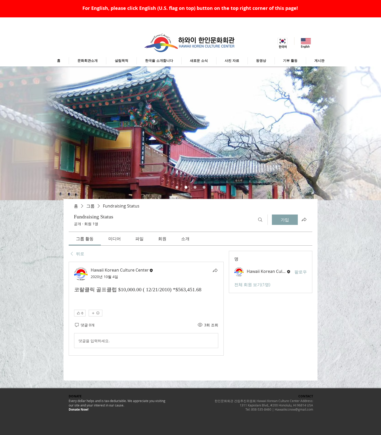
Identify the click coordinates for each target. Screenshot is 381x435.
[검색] (260, 220)
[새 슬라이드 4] (204, 187)
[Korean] (282, 41)
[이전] (29, 133)
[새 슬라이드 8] (176, 187)
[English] (306, 41)
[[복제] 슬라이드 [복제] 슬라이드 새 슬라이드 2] (195, 187)
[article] (146, 309)
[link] (85, 238)
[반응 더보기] (95, 313)
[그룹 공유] (304, 219)
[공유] (215, 270)
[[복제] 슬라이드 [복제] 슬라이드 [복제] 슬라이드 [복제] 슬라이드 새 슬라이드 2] (186, 187)
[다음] (351, 133)
